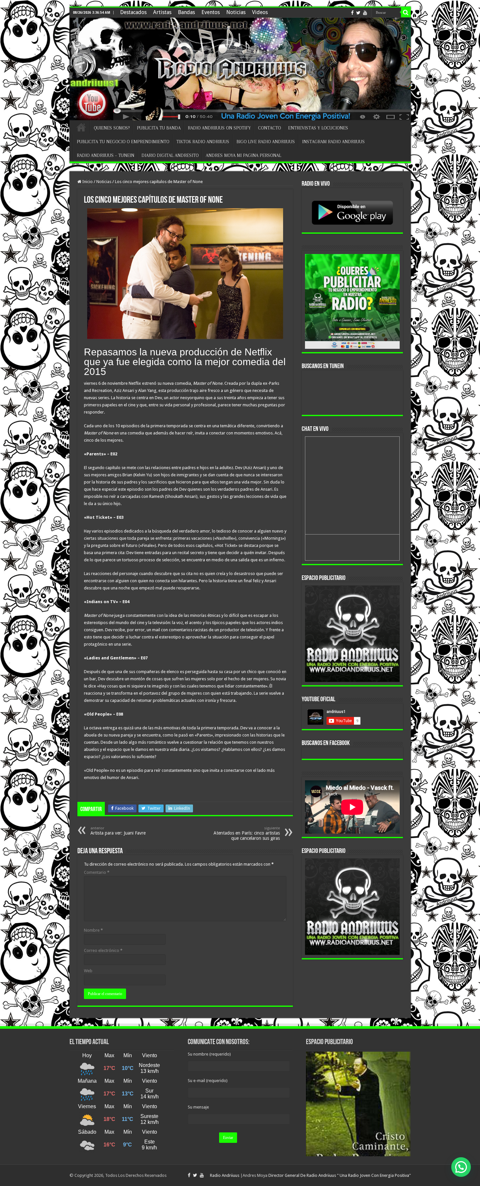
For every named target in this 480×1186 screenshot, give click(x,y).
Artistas (162, 12)
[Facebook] (352, 13)
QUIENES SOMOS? (112, 127)
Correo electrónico (103, 950)
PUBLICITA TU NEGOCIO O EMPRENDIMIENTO (123, 141)
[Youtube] (365, 13)
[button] (461, 1167)
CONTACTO (269, 127)
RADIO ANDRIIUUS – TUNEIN (105, 155)
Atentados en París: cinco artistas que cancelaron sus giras (247, 833)
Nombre (93, 930)
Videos (260, 12)
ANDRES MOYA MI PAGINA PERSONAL (243, 155)
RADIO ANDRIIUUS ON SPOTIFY (219, 127)
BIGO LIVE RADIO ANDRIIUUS (265, 141)
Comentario (96, 872)
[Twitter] (358, 13)
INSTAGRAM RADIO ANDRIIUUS (333, 141)
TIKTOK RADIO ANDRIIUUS (202, 141)
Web (88, 970)
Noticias (236, 12)
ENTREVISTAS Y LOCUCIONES (318, 127)
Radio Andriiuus (224, 1175)
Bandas (186, 12)
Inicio (87, 181)
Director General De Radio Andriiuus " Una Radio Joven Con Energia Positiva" (339, 1175)
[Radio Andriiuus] (240, 69)
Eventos (210, 12)
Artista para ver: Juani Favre (118, 831)
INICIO (81, 127)
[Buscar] (406, 12)
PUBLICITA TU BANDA (159, 127)
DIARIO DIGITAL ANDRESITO (170, 155)
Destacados (133, 12)
